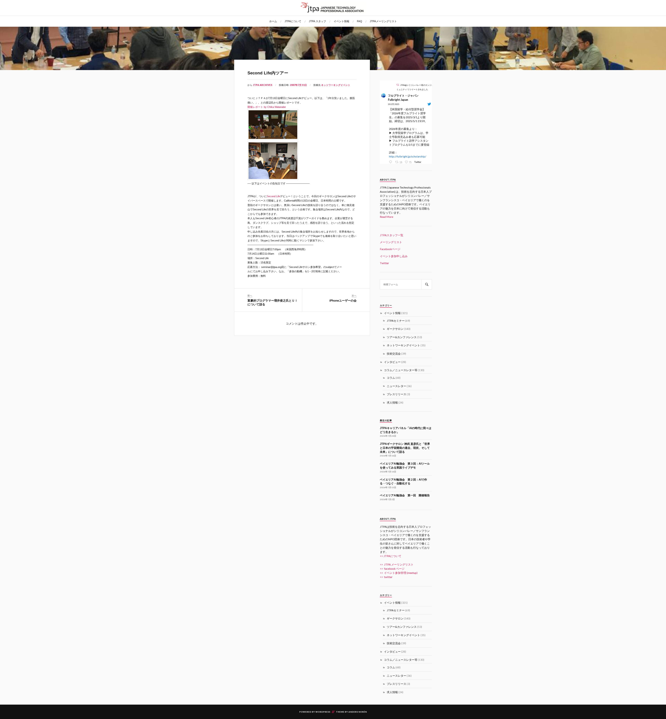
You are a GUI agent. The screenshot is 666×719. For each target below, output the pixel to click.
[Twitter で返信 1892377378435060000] (391, 162)
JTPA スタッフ (317, 21)
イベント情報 (341, 21)
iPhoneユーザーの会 (343, 300)
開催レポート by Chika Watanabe (266, 106)
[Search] (426, 284)
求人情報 (392, 402)
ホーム (273, 21)
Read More (386, 216)
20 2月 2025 (393, 104)
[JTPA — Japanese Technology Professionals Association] (333, 7)
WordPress (322, 712)
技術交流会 (394, 353)
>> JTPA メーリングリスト (396, 564)
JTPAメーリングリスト (383, 21)
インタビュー (392, 361)
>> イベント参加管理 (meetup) (398, 572)
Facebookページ (390, 249)
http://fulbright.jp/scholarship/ (407, 156)
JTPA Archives (262, 85)
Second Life (273, 196)
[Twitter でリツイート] (397, 85)
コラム (391, 377)
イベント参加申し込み (394, 256)
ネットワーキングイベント (335, 85)
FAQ (359, 21)
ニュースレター (396, 386)
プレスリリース (396, 394)
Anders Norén (357, 712)
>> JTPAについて (390, 556)
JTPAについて (293, 21)
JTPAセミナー (396, 320)
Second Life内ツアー (267, 73)
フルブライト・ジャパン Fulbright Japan (404, 97)
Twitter (384, 263)
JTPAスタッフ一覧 (391, 235)
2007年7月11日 (298, 85)
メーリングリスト (391, 242)
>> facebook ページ (392, 568)
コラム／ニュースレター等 (400, 370)
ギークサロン (395, 328)
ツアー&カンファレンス (402, 337)
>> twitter (386, 577)
